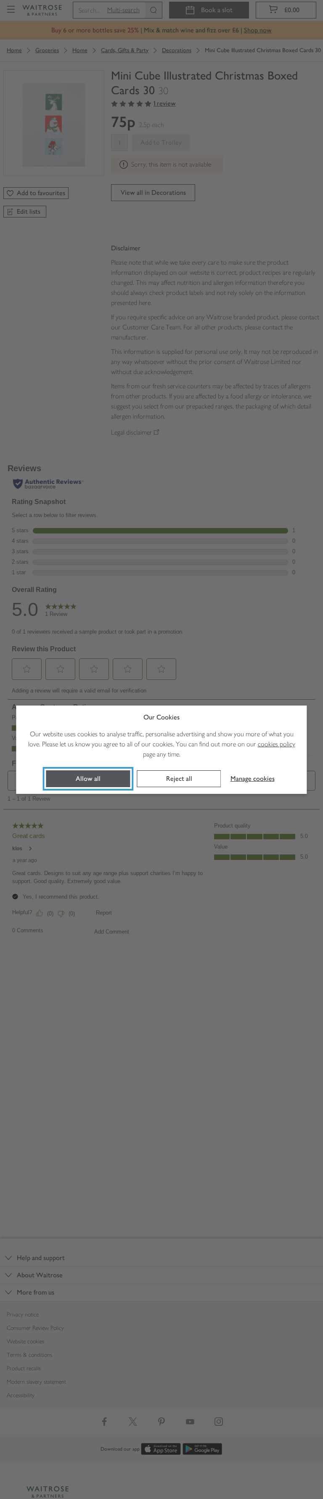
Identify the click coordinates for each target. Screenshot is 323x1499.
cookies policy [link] (276, 744)
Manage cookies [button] (252, 779)
